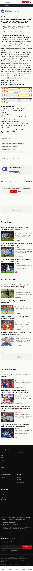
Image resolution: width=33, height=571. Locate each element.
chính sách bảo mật (14, 550)
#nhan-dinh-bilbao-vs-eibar (9, 146)
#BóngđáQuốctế (18, 289)
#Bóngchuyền (18, 428)
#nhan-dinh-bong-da (7, 141)
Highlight (19, 479)
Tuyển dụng (3, 497)
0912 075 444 (6, 524)
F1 (1, 465)
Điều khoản (3, 499)
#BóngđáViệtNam (18, 305)
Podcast (3, 477)
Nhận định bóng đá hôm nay (20, 78)
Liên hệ (2, 494)
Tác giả (19, 484)
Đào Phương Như (9, 11)
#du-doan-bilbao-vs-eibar (9, 149)
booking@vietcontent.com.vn (9, 522)
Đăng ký (20, 191)
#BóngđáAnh (18, 412)
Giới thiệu (3, 492)
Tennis (2, 457)
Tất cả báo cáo (20, 452)
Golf (2, 462)
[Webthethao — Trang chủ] (5, 2)
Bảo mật (3, 502)
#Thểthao (17, 231)
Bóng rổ (3, 455)
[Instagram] (10, 532)
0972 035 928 (15, 524)
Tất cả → (7, 5)
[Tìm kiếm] (20, 2)
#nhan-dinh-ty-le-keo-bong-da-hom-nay (13, 143)
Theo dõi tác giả (14, 172)
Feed (18, 477)
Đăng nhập (25, 2)
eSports (3, 467)
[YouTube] (6, 532)
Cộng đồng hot (20, 482)
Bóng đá (3, 16)
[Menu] (30, 2)
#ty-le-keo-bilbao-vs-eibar (9, 152)
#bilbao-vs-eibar (23, 152)
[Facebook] (2, 532)
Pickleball (3, 460)
